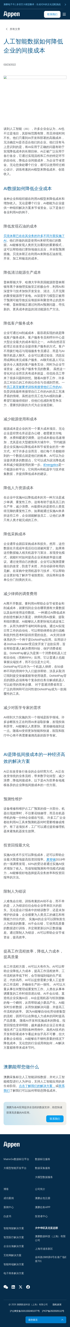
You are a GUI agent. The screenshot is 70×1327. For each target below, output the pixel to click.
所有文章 (15, 29)
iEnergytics (50, 465)
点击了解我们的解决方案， (37, 1086)
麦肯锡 (51, 859)
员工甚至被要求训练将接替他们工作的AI (34, 387)
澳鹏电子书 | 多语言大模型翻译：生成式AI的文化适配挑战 (32, 4)
